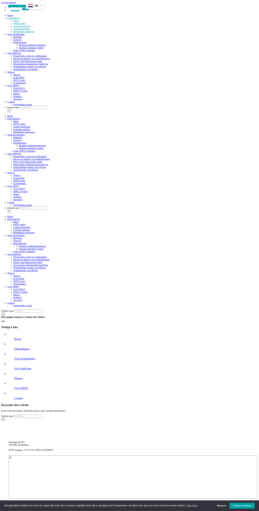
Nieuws (18, 378)
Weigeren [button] (221, 505)
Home (17, 339)
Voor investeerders (24, 358)
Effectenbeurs (22, 348)
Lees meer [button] (191, 505)
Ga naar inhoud (8, 2)
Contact (18, 398)
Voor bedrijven (22, 368)
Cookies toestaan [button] (242, 505)
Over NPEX (21, 388)
